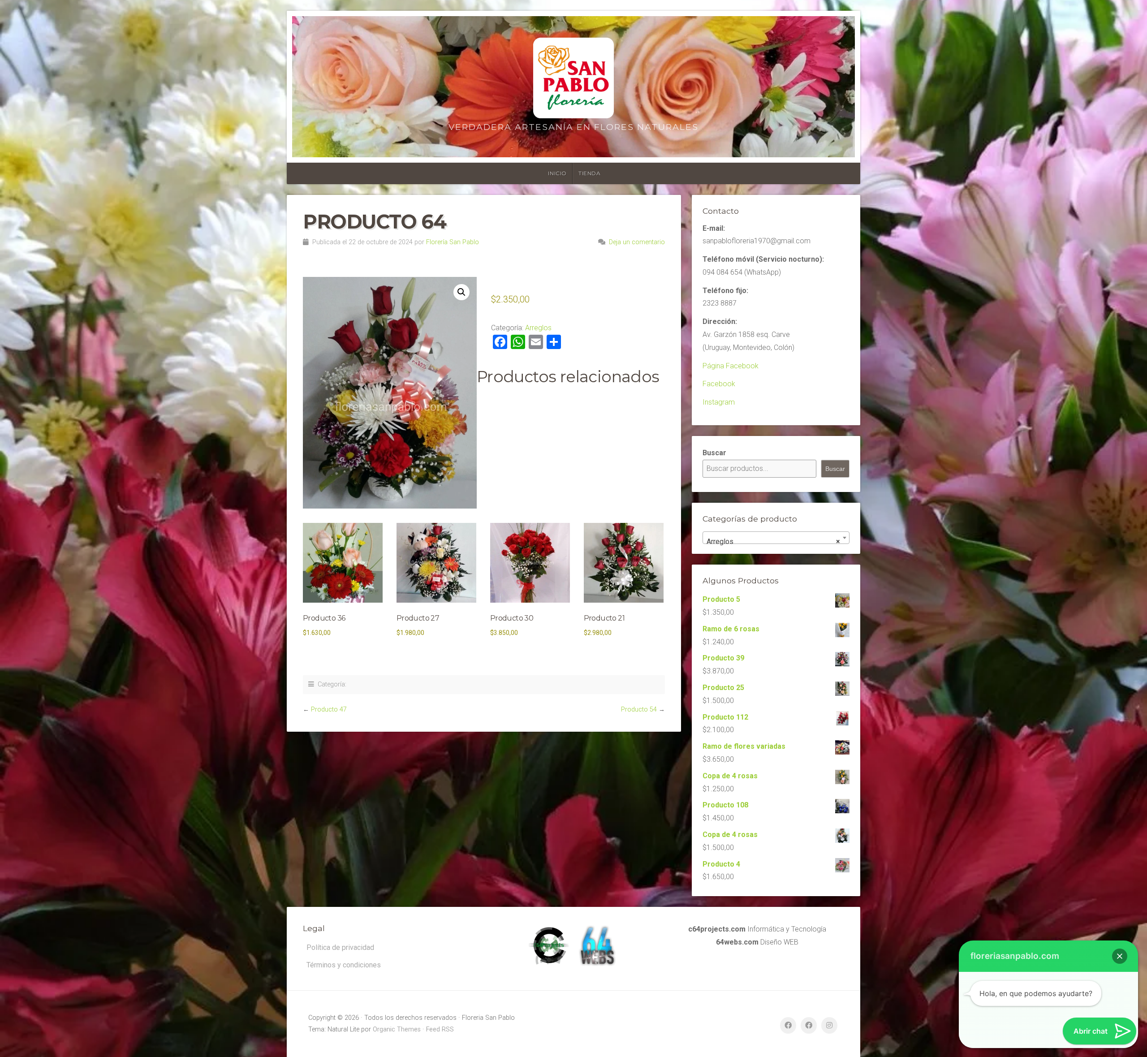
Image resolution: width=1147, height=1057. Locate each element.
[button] (461, 292)
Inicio (557, 173)
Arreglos (538, 328)
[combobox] (776, 537)
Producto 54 (639, 709)
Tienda (589, 173)
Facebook (719, 384)
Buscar (714, 453)
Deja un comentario (637, 242)
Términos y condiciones (343, 965)
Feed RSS (440, 1029)
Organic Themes (397, 1029)
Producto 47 (329, 709)
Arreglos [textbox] (773, 541)
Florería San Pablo (452, 242)
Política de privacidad (340, 947)
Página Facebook (731, 366)
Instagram (719, 402)
